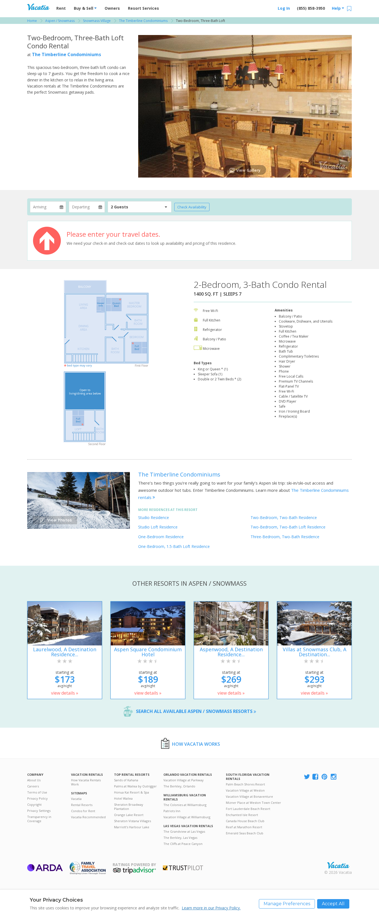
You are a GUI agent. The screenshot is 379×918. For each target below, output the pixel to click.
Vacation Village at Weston (245, 790)
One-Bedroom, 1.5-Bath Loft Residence (174, 546)
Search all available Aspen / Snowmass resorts (195, 711)
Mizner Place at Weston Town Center (253, 802)
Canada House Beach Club (245, 821)
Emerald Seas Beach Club (244, 833)
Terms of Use (37, 792)
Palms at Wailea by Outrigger (135, 786)
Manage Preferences (287, 903)
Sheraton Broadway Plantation (128, 806)
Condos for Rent (83, 811)
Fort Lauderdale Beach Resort (248, 809)
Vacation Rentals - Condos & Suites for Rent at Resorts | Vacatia (38, 7)
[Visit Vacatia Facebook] (315, 777)
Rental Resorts (81, 805)
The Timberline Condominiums (66, 54)
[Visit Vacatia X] (307, 777)
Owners (112, 8)
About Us (34, 780)
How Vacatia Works (196, 744)
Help (337, 8)
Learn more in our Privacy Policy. (211, 907)
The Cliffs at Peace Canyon (183, 844)
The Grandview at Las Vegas (184, 831)
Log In (284, 8)
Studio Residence (153, 517)
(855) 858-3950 (311, 8)
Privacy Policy (37, 798)
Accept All (333, 903)
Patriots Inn (171, 811)
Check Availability (191, 206)
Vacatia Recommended (88, 817)
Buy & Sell (84, 8)
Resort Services (143, 8)
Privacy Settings (38, 811)
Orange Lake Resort (128, 815)
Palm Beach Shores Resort (245, 784)
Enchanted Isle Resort (242, 815)
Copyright (34, 804)
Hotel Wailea (123, 798)
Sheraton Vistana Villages (132, 821)
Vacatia (76, 799)
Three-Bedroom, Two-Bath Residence (285, 536)
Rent (61, 8)
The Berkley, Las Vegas (180, 837)
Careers (33, 786)
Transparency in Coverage (39, 819)
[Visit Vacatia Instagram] (334, 777)
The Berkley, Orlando (179, 786)
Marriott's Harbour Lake (131, 827)
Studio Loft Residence (158, 527)
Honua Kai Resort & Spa (131, 792)
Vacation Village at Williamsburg (186, 817)
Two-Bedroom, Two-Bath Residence (284, 517)
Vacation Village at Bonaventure (249, 796)
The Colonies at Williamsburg (184, 805)
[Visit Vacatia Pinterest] (325, 777)
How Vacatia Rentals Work (86, 782)
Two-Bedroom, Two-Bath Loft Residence (288, 527)
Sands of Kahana (126, 780)
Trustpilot (183, 867)
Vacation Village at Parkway (183, 780)
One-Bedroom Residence (161, 536)
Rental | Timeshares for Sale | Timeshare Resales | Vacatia (338, 865)
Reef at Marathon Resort (244, 827)
